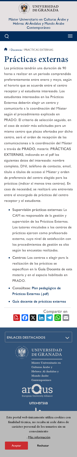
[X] (33, 317)
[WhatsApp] (57, 317)
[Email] (66, 317)
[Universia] (38, 403)
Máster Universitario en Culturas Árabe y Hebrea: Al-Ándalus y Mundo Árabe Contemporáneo (38, 23)
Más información (39, 437)
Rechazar (43, 445)
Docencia (16, 49)
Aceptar (16, 445)
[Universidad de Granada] (38, 8)
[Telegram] (49, 317)
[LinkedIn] (41, 317)
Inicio (6, 50)
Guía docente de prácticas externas (39, 301)
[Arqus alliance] (37, 390)
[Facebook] (25, 317)
